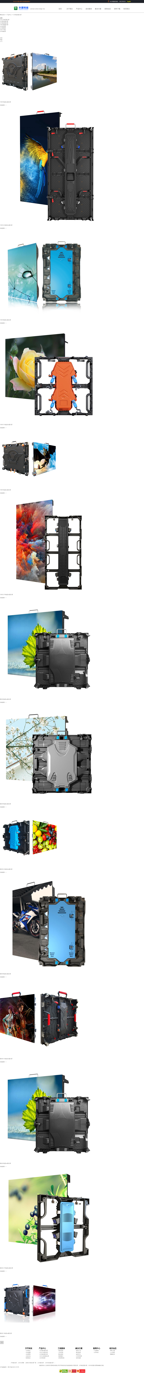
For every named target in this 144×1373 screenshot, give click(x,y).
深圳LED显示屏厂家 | (32, 1362)
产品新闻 (96, 1350)
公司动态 (96, 1352)
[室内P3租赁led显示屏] (72, 1168)
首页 (60, 9)
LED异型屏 (3, 26)
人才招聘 (112, 1352)
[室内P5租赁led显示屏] (72, 808)
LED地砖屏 (3, 31)
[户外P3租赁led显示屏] (72, 494)
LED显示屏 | (41, 1362)
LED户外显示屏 (44, 1352)
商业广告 (78, 1350)
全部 (1, 38)
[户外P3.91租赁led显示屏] (72, 429)
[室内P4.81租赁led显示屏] (72, 874)
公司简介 (28, 1350)
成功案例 (89, 9)
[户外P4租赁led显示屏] (72, 324)
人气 (1, 41)
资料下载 (117, 9)
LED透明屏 (3, 28)
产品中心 (79, 9)
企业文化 (28, 1356)
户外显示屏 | (14, 1362)
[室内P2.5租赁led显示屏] (72, 1338)
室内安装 (60, 1350)
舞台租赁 (78, 1352)
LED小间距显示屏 (4, 19)
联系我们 (127, 9)
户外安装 (60, 1352)
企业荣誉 (28, 1354)
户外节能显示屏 (4, 24)
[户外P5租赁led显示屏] (72, 107)
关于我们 (70, 9)
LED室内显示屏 (4, 21)
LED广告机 (3, 29)
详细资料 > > (3, 105)
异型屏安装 (61, 1358)
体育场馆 (78, 1358)
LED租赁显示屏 (17, 14)
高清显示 (60, 1356)
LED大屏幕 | (21, 1362)
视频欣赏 (112, 1354)
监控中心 (78, 1354)
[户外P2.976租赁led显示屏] (72, 599)
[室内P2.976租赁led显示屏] (72, 1273)
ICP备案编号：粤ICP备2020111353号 (9, 1367)
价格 (1, 39)
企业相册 (28, 1352)
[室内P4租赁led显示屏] (72, 978)
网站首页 (2, 14)
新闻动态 (108, 9)
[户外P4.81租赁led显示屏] (72, 230)
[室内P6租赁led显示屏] (72, 704)
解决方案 (98, 9)
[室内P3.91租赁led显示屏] (72, 1063)
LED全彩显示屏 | (50, 1362)
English (129, 1)
